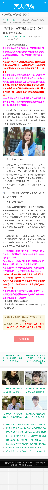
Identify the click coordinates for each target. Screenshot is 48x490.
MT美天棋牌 (20, 36)
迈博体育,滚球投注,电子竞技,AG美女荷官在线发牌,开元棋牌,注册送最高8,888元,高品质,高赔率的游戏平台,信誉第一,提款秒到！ (23, 294)
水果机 (15, 19)
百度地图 (20, 465)
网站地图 (38, 462)
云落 (35, 465)
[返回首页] (3, 19)
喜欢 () (25, 338)
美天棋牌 (20, 462)
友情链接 (29, 462)
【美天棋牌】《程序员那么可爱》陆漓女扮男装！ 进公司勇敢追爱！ (13, 358)
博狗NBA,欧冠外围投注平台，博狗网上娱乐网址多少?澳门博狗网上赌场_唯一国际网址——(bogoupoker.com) (24, 254)
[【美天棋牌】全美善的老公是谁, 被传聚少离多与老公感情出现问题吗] (13, 377)
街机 (8, 19)
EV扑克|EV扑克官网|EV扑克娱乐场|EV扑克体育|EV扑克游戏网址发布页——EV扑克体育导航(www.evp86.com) (24, 284)
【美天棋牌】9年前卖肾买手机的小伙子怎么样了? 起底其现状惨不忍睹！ (35, 359)
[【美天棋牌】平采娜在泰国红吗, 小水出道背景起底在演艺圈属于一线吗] (13, 402)
